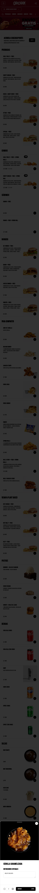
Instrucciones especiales (10, 869)
